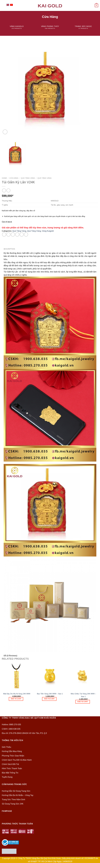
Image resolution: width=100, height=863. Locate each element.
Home (4, 178)
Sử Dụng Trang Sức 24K (12, 804)
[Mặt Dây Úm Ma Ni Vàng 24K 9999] (16, 676)
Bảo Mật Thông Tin (10, 773)
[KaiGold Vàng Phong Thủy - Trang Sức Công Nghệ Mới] (50, 5)
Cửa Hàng (13, 178)
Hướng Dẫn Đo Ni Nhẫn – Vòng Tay (17, 795)
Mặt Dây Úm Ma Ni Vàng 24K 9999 (16, 694)
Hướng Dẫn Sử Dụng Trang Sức (16, 791)
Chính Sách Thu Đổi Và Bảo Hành (17, 760)
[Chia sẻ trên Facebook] (8, 234)
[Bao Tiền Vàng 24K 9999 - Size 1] (50, 676)
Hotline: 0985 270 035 (11, 725)
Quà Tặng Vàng (28, 178)
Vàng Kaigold (48, 231)
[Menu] (3, 5)
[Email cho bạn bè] (17, 234)
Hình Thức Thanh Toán (12, 768)
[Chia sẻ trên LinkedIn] (26, 234)
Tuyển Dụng (7, 777)
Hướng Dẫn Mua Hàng (12, 751)
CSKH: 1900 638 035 (11, 729)
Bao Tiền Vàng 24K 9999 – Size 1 (50, 694)
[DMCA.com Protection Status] (9, 851)
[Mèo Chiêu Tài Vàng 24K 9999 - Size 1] (83, 676)
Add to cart (16, 699)
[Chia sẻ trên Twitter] (13, 234)
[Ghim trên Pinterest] (22, 234)
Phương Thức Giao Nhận (13, 756)
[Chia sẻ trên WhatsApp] (4, 234)
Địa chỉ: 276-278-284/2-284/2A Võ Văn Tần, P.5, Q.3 (24, 733)
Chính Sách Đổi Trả (10, 764)
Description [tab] (9, 249)
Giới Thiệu (6, 747)
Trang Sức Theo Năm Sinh (13, 799)
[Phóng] (5, 132)
